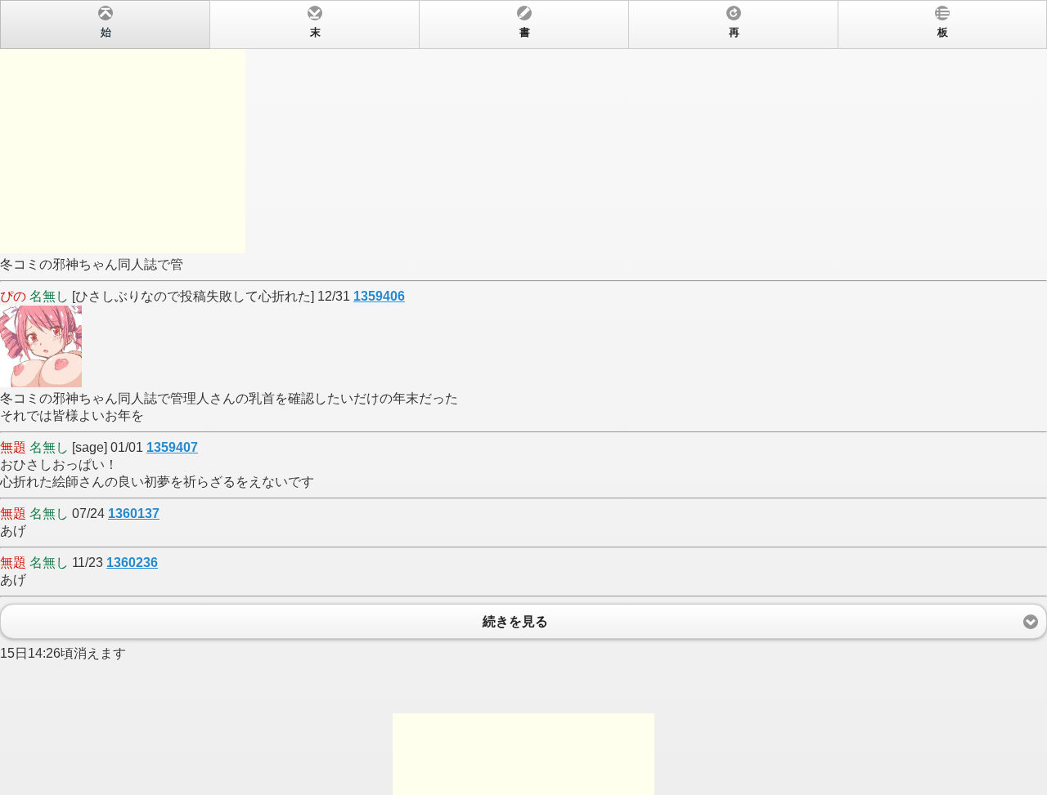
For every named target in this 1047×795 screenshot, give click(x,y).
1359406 (379, 296)
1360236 (132, 562)
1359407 (172, 447)
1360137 (134, 513)
